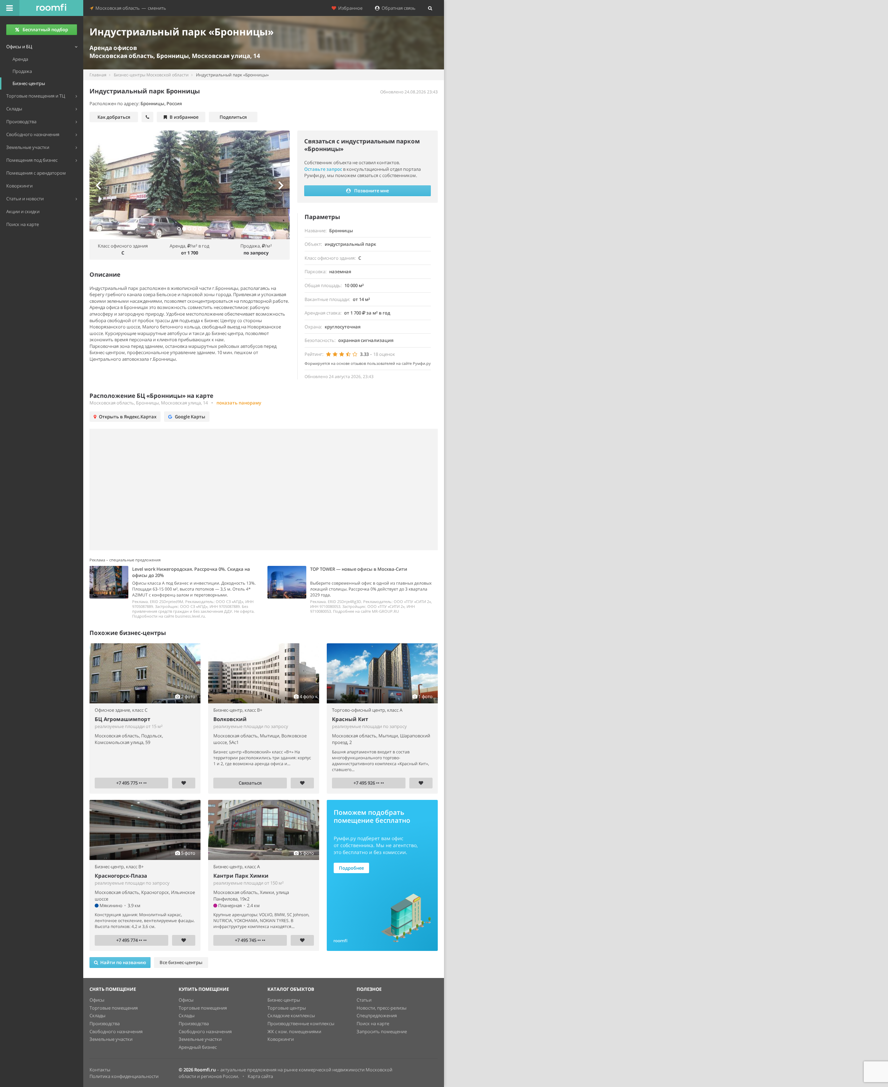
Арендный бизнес (198, 1047)
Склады (97, 1015)
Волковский (230, 719)
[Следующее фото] (274, 185)
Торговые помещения (113, 1008)
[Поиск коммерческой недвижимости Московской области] (51, 8)
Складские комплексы (291, 1015)
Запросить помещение (382, 1031)
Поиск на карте (373, 1023)
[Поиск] (430, 8)
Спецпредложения (377, 1015)
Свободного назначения (116, 1031)
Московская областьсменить (129, 8)
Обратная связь (397, 8)
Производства (104, 1023)
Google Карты (190, 416)
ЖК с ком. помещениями (294, 1031)
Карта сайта (260, 1076)
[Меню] (9, 8)
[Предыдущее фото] (104, 185)
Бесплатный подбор (45, 29)
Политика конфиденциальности (124, 1076)
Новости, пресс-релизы (382, 1008)
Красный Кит (350, 719)
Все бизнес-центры (181, 962)
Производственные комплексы (300, 1023)
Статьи (364, 1000)
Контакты (99, 1070)
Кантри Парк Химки (240, 875)
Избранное (349, 8)
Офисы (96, 1000)
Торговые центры (286, 1008)
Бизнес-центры (283, 1000)
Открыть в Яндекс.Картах (127, 416)
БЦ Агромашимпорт (122, 719)
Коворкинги (280, 1039)
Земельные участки (111, 1039)
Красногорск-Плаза (121, 875)
